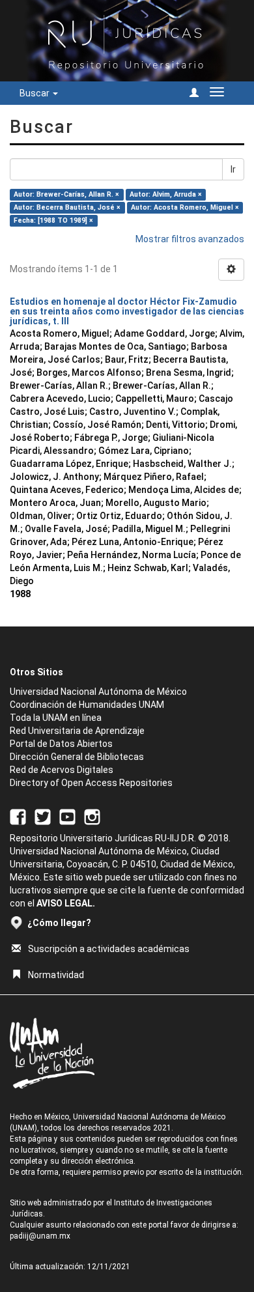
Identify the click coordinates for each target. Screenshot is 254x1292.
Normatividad (56, 975)
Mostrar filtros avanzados (189, 239)
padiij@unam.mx (40, 1236)
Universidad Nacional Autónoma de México (98, 691)
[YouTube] (67, 816)
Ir (233, 169)
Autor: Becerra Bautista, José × (67, 207)
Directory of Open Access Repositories (91, 783)
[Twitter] (43, 816)
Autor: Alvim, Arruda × (166, 194)
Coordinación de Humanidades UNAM (87, 704)
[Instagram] (92, 816)
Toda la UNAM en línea (56, 717)
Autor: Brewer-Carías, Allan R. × (66, 194)
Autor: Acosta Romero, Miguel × (185, 207)
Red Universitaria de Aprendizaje (77, 730)
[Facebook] (18, 816)
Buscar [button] (35, 93)
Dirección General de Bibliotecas (77, 756)
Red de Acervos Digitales (61, 770)
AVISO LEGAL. (65, 903)
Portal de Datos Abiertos (61, 743)
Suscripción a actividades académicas (109, 949)
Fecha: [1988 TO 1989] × (53, 220)
